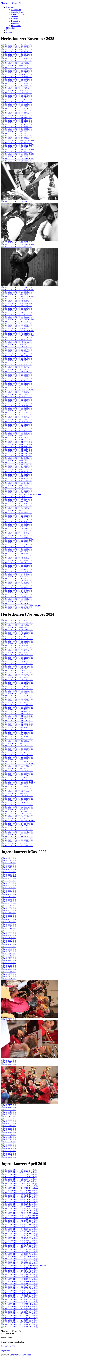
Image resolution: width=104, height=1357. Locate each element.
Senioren (14, 16)
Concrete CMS (16, 1355)
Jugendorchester (17, 12)
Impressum (15, 23)
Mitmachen (10, 28)
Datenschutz (16, 26)
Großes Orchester (18, 14)
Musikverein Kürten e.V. (11, 3)
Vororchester (16, 10)
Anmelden (26, 1355)
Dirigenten (15, 21)
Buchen (9, 32)
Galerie (9, 30)
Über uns (9, 7)
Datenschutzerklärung (10, 1346)
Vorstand (14, 19)
